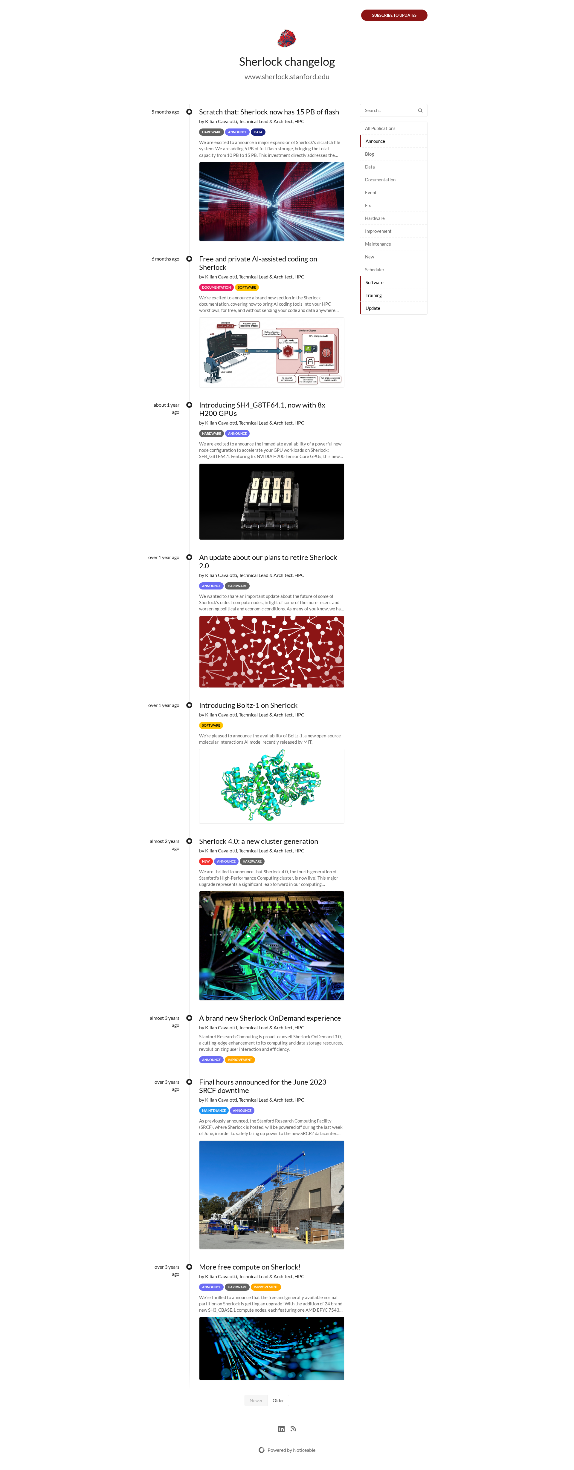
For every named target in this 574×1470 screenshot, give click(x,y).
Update (373, 308)
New (369, 256)
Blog (369, 154)
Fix (368, 205)
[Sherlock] (287, 39)
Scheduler (374, 269)
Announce (375, 141)
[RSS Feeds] (293, 1428)
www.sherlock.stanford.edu (287, 76)
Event (371, 192)
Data (370, 166)
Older (278, 1400)
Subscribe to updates (394, 15)
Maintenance (378, 243)
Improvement (378, 231)
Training (374, 295)
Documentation (380, 179)
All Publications (380, 128)
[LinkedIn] (284, 1428)
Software (375, 282)
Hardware (375, 218)
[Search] (420, 110)
